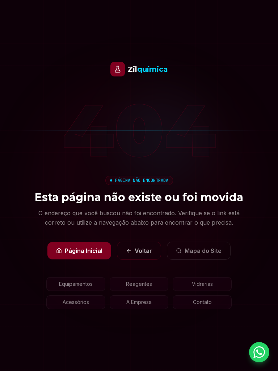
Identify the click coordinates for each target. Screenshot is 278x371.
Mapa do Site (203, 250)
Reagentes (139, 284)
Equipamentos (76, 284)
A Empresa (139, 302)
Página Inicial (83, 250)
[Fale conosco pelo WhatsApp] (259, 352)
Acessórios (76, 302)
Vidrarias (202, 284)
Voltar (143, 250)
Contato (202, 302)
